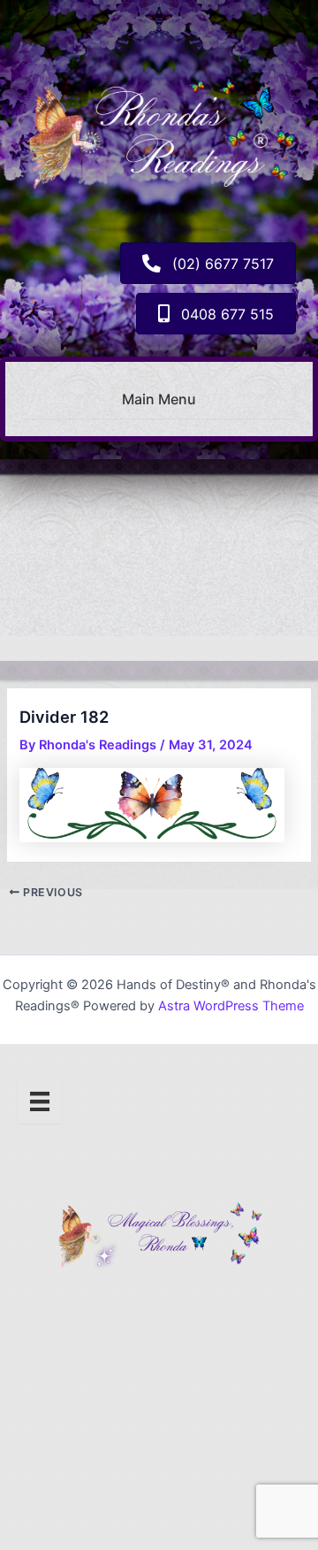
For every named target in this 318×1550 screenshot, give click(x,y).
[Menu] (40, 1101)
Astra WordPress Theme (231, 1006)
